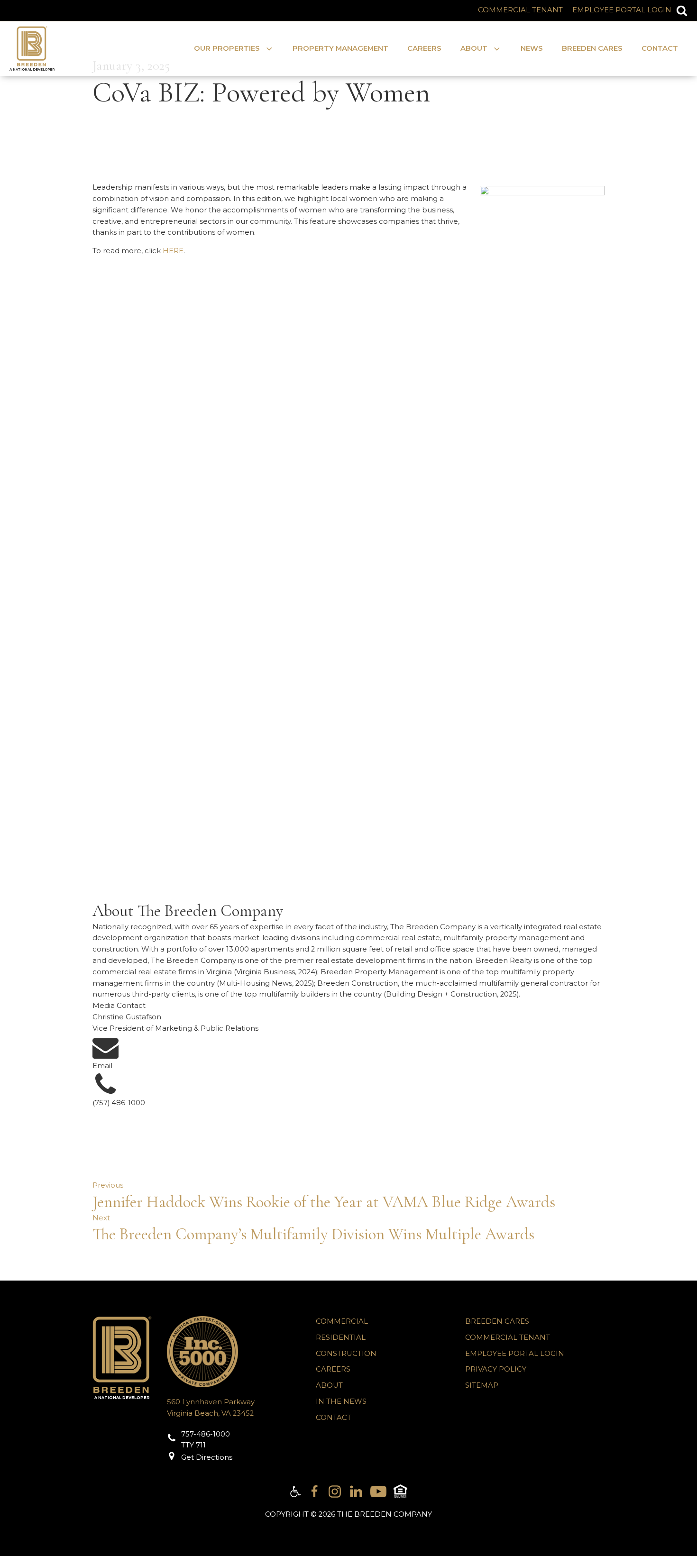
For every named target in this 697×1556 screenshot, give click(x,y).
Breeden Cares (592, 48)
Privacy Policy (495, 1369)
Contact (660, 48)
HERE (173, 251)
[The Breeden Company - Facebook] (314, 1491)
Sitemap (481, 1385)
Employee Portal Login (621, 10)
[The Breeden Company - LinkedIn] (356, 1491)
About (329, 1385)
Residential (341, 1337)
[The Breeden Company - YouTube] (378, 1491)
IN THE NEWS (341, 1401)
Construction (346, 1353)
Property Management (340, 48)
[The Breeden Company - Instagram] (335, 1491)
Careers (424, 48)
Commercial (342, 1321)
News (532, 48)
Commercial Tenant (520, 10)
